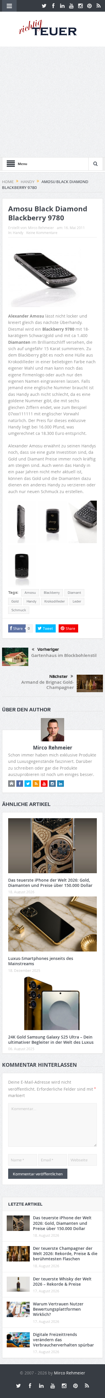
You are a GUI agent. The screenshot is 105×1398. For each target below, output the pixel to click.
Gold (15, 601)
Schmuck (18, 610)
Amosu (30, 593)
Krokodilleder (54, 601)
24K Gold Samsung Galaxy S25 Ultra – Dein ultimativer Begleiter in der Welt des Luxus (51, 1039)
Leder (77, 601)
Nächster (58, 676)
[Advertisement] (52, 101)
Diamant (74, 593)
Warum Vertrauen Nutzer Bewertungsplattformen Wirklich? (58, 1309)
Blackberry (52, 593)
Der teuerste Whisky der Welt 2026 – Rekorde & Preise (62, 1281)
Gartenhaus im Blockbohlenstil (64, 655)
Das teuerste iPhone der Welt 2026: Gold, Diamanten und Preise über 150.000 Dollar (50, 882)
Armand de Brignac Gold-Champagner (47, 684)
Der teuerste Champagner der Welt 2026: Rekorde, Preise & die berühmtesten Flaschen (65, 1253)
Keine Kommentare (41, 232)
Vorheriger (48, 649)
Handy (18, 232)
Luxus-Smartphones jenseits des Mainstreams (40, 961)
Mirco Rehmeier (41, 227)
